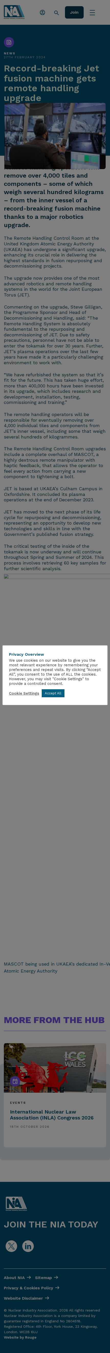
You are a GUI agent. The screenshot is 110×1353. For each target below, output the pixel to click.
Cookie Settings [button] (24, 693)
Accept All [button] (53, 693)
